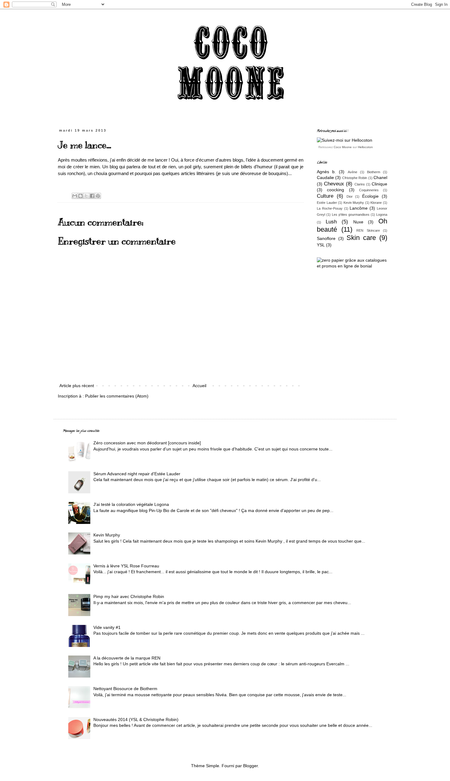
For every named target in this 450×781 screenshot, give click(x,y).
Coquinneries (369, 190)
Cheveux (334, 184)
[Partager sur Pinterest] (98, 196)
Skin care (361, 237)
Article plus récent (76, 385)
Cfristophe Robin (354, 178)
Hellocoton (365, 147)
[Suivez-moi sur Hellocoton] (344, 140)
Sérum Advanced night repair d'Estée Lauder (136, 473)
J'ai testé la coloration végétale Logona (131, 504)
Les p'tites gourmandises (350, 214)
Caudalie (325, 177)
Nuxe (358, 221)
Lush (331, 222)
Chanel (380, 177)
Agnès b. (326, 171)
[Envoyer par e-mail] (75, 196)
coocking (335, 189)
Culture (325, 196)
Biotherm (373, 172)
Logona (381, 214)
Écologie (370, 196)
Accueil (199, 385)
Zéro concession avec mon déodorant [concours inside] (147, 442)
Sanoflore (326, 238)
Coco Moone (343, 147)
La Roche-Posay (330, 208)
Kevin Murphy (353, 202)
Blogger (250, 765)
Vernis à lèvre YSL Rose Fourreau (126, 565)
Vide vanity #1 (107, 627)
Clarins (359, 184)
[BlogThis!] (80, 196)
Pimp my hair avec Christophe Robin (128, 596)
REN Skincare (368, 230)
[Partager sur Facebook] (92, 196)
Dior (350, 196)
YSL (321, 244)
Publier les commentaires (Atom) (116, 396)
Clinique (379, 183)
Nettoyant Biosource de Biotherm (125, 688)
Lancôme (359, 208)
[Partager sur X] (86, 196)
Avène (352, 172)
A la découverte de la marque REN (126, 658)
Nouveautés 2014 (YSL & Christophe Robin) (135, 719)
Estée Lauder (327, 202)
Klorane (376, 202)
